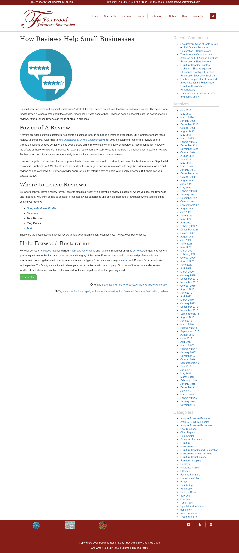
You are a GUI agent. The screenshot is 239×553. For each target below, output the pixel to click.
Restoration (186, 488)
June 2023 (186, 184)
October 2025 (188, 127)
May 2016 (185, 373)
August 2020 (187, 261)
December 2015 (189, 387)
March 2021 (187, 250)
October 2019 (188, 285)
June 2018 (186, 320)
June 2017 (186, 338)
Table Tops (186, 502)
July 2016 (185, 366)
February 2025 (188, 141)
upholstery (186, 509)
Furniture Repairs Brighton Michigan (197, 94)
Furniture (185, 443)
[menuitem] (95, 16)
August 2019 (187, 289)
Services (185, 495)
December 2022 (189, 198)
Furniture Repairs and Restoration (199, 450)
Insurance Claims (190, 467)
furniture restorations (83, 250)
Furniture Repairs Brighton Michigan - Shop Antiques (195, 66)
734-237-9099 (156, 2)
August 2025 (187, 131)
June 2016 (186, 369)
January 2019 (188, 303)
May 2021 (185, 247)
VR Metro (154, 542)
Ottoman (185, 471)
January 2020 (188, 275)
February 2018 (188, 327)
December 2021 (189, 229)
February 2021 (188, 254)
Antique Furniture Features (195, 418)
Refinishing (186, 485)
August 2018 (187, 317)
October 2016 (188, 359)
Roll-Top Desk (188, 492)
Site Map (142, 542)
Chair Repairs (188, 432)
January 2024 (188, 170)
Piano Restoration (190, 478)
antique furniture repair (77, 291)
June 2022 (186, 215)
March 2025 (187, 138)
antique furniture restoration (107, 291)
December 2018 (189, 306)
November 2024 (189, 148)
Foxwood (46, 250)
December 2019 (189, 278)
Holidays (185, 464)
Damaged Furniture (191, 439)
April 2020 (186, 268)
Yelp (29, 228)
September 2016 (189, 362)
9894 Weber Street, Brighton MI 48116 (51, 2)
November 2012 (189, 405)
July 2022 (185, 212)
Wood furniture (188, 516)
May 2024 (185, 163)
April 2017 (186, 341)
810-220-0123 (125, 2)
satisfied (123, 260)
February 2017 (188, 348)
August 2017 (187, 334)
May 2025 (185, 134)
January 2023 (188, 194)
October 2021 (188, 233)
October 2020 (188, 257)
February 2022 (188, 226)
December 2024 (189, 145)
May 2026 (185, 113)
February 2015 (188, 398)
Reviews (130, 542)
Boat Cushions (188, 429)
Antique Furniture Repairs (120, 284)
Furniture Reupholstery (193, 457)
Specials (185, 499)
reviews (164, 291)
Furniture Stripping (190, 460)
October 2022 (188, 201)
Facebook (33, 213)
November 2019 (189, 282)
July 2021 (185, 240)
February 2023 (188, 191)
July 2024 (185, 159)
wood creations (188, 513)
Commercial (187, 436)
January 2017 (188, 352)
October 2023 (188, 177)
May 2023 (185, 187)
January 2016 (188, 384)
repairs (104, 250)
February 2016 (188, 380)
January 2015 (188, 401)
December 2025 (189, 124)
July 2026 (185, 110)
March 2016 (187, 376)
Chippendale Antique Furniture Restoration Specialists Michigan (198, 73)
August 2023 (187, 180)
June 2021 (186, 243)
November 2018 (189, 310)
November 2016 (189, 355)
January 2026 (188, 120)
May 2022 (185, 219)
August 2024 (187, 155)
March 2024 (187, 166)
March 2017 (187, 345)
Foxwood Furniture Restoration (141, 291)
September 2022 (189, 205)
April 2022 (186, 222)
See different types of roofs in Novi (199, 44)
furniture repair (188, 446)
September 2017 (189, 331)
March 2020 (187, 271)
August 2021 (187, 236)
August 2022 (187, 208)
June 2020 (186, 264)
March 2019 (187, 299)
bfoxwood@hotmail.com (187, 2)
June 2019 (186, 292)
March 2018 (187, 324)
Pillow (183, 481)
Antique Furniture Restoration (151, 284)
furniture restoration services (196, 453)
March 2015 (187, 394)
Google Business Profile (41, 208)
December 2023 (189, 173)
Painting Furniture (190, 474)
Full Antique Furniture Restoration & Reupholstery (195, 49)
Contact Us (28, 277)
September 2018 (189, 313)
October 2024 (188, 152)
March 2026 (187, 117)
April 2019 (186, 296)
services (137, 250)
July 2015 (185, 391)
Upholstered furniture (192, 506)
